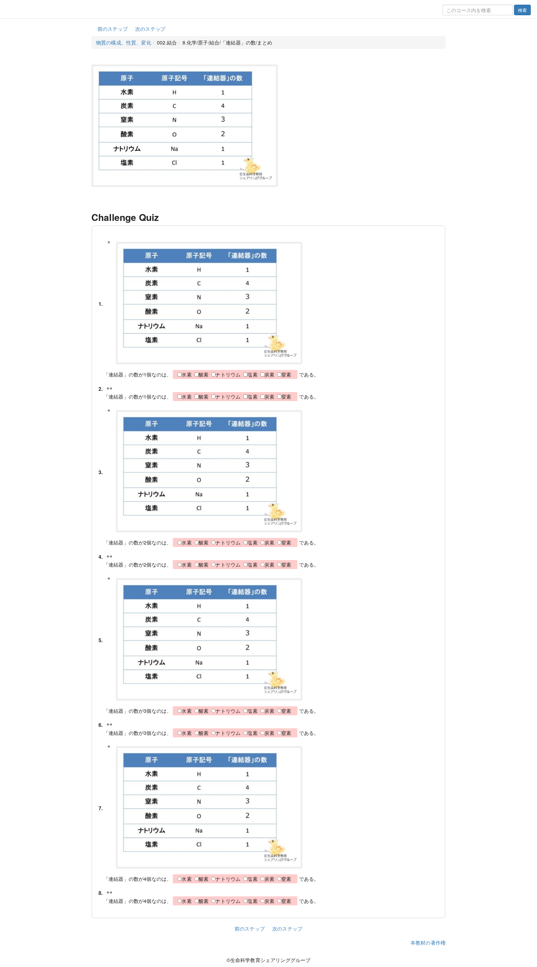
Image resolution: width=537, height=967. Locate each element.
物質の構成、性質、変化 (123, 42)
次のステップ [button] (150, 28)
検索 (522, 10)
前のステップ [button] (113, 28)
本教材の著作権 (428, 942)
